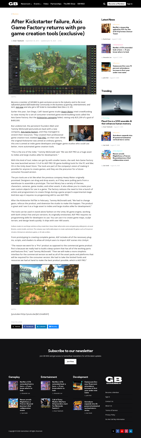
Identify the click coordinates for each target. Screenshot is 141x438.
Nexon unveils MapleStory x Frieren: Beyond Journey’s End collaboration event (121, 157)
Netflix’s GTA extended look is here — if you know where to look (122, 50)
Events (37, 4)
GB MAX (81, 4)
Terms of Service (111, 410)
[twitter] (113, 431)
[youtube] (122, 431)
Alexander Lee (107, 57)
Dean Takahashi (18, 41)
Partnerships (56, 4)
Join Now (70, 361)
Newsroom (25, 4)
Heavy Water (67, 111)
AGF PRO (42, 137)
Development (118, 151)
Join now (19, 107)
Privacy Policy (110, 415)
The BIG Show (69, 4)
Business (15, 14)
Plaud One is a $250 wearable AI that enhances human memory (116, 122)
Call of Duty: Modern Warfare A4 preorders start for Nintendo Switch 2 (60, 404)
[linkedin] (130, 431)
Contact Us (109, 401)
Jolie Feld (105, 78)
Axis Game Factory (29, 131)
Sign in (129, 4)
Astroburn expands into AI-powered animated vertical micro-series (122, 137)
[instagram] (126, 431)
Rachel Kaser (107, 39)
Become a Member (117, 4)
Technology (106, 118)
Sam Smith (106, 145)
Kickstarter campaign (47, 117)
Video (46, 4)
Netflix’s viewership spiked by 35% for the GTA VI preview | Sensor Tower (122, 30)
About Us (108, 406)
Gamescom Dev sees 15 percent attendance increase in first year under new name (122, 69)
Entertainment (118, 45)
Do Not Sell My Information (115, 419)
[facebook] (117, 431)
